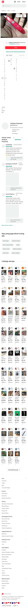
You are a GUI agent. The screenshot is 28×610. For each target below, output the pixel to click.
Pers (16, 596)
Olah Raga (4, 559)
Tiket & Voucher (5, 575)
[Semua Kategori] (15, 1)
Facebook (4, 480)
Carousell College (6, 487)
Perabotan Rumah (6, 523)
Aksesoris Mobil (5, 583)
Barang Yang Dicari (6, 498)
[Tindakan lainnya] (24, 15)
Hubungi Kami (11, 596)
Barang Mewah (5, 506)
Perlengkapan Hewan (7, 568)
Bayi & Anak (4, 521)
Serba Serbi (4, 493)
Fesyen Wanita (5, 513)
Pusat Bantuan (5, 596)
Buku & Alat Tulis (5, 518)
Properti (3, 585)
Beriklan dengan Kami (15, 598)
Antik (3, 566)
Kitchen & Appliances (7, 528)
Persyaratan (4, 599)
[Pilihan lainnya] (2, 283)
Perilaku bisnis (14, 599)
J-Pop (3, 570)
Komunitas (4, 495)
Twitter (3, 483)
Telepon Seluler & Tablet (7, 536)
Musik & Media (5, 556)
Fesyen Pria (4, 510)
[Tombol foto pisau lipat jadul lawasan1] (14, 25)
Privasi (9, 599)
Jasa (3, 544)
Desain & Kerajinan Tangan (8, 552)
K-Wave (3, 573)
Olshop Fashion (5, 508)
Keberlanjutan (20, 596)
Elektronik (4, 533)
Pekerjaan (4, 541)
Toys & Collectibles (6, 563)
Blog (3, 485)
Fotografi (4, 550)
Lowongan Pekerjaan (6, 598)
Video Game (4, 561)
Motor (3, 588)
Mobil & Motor (5, 581)
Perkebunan (4, 525)
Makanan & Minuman (6, 554)
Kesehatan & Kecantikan (7, 503)
